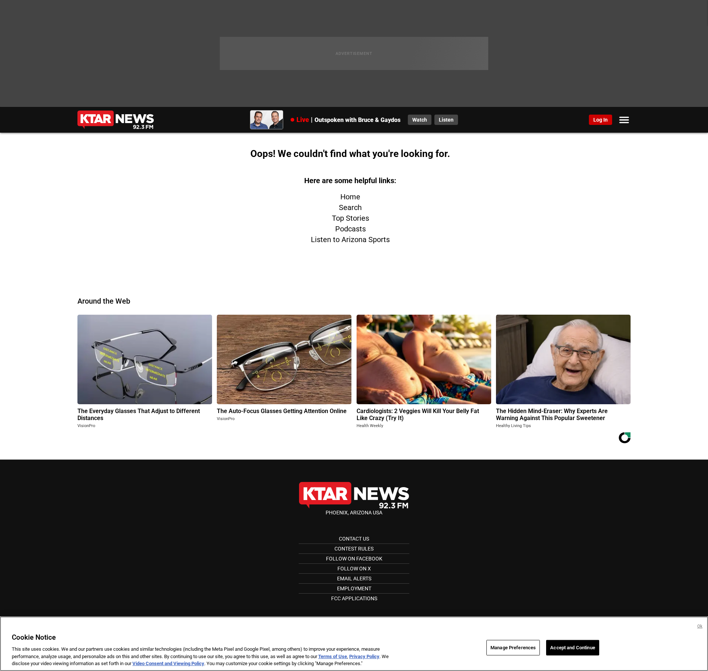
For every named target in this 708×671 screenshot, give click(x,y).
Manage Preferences (513, 647)
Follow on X (354, 569)
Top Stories (350, 218)
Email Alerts (354, 578)
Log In (600, 120)
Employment (354, 588)
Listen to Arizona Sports (350, 239)
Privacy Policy (364, 656)
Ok (699, 626)
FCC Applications (354, 598)
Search (350, 207)
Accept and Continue (572, 647)
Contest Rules (354, 549)
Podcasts (350, 228)
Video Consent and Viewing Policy (168, 663)
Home (350, 196)
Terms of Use (332, 656)
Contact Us (354, 539)
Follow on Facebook (354, 559)
